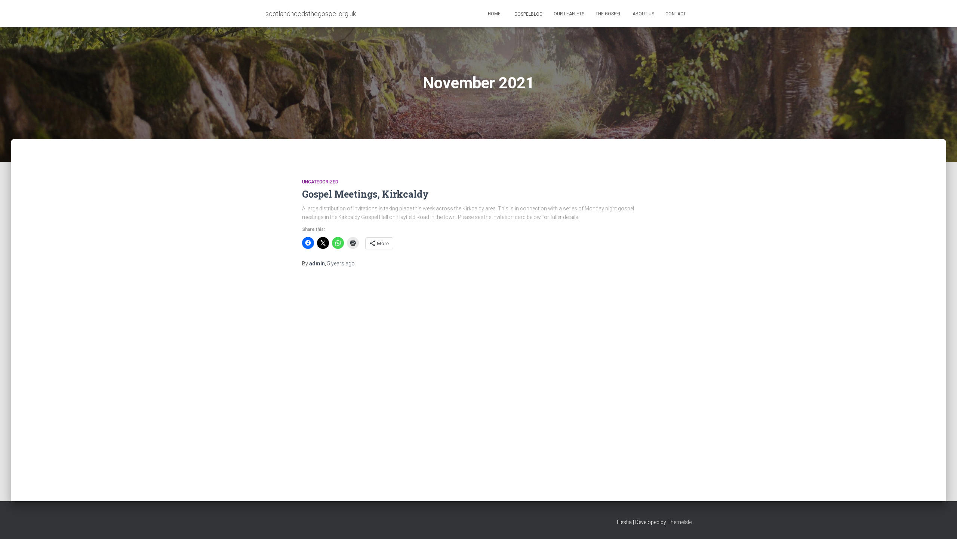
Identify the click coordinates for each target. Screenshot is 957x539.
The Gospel (608, 13)
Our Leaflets (569, 13)
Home (494, 13)
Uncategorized (320, 182)
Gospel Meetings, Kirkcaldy (365, 194)
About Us (643, 13)
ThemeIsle (679, 522)
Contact (675, 13)
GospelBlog (527, 14)
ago (341, 264)
